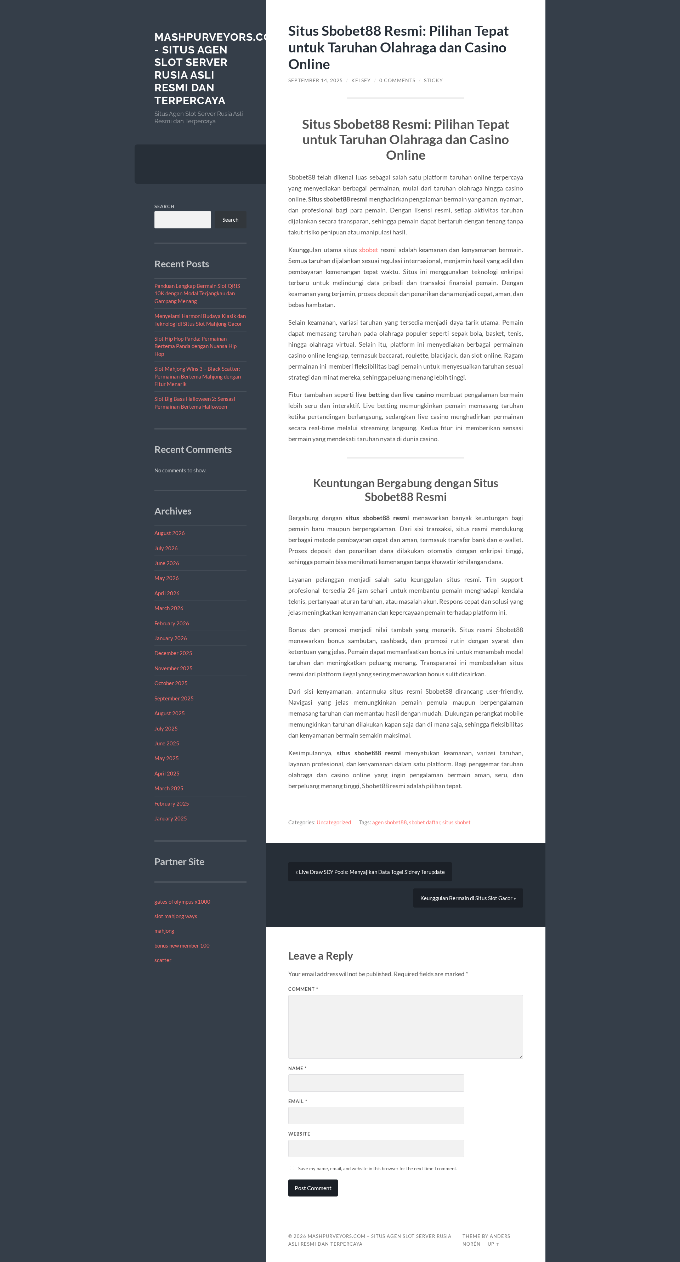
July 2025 (166, 728)
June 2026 (166, 563)
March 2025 (168, 788)
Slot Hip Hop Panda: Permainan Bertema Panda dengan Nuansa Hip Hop (195, 346)
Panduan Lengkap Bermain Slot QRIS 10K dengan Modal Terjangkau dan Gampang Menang (197, 293)
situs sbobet (456, 822)
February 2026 (171, 623)
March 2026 (168, 608)
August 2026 (169, 533)
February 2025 (171, 803)
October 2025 (171, 683)
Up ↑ (494, 1244)
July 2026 (166, 548)
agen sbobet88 (389, 822)
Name (297, 1068)
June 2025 (166, 743)
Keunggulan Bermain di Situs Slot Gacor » (468, 898)
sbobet (368, 250)
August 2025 (169, 713)
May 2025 (166, 758)
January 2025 (170, 818)
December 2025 (173, 653)
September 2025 (174, 698)
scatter (162, 960)
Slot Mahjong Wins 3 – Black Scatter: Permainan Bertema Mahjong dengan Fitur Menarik (197, 376)
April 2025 (167, 773)
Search (164, 206)
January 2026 (170, 638)
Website (299, 1134)
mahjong (164, 930)
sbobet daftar (424, 822)
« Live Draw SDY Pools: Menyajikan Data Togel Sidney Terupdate (370, 872)
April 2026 (167, 593)
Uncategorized (334, 822)
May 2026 (166, 578)
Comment (303, 989)
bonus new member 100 (182, 945)
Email (297, 1101)
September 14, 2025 (315, 80)
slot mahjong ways (175, 916)
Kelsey (361, 80)
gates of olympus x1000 (182, 901)
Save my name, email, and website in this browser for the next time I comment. (377, 1168)
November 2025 (173, 668)
